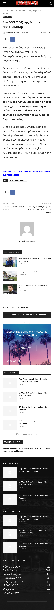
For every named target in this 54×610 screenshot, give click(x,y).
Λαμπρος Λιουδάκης (10, 448)
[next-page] (8, 298)
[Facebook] (12, 39)
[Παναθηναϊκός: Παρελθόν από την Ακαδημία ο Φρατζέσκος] (10, 262)
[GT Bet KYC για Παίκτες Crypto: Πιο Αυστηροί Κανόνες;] (10, 397)
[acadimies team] (4, 33)
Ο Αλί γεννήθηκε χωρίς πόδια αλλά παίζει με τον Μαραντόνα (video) (39, 209)
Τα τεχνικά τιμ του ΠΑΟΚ (28, 272)
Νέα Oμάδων (15, 11)
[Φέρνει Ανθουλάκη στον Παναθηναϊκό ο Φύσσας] (10, 289)
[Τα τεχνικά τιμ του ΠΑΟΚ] (10, 276)
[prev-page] (4, 298)
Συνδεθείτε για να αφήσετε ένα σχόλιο (27, 315)
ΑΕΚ (11, 180)
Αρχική (5, 11)
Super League (8, 279)
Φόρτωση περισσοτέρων (26, 434)
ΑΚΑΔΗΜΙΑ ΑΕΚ (20, 180)
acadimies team (14, 33)
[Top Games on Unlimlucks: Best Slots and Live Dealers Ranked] (10, 383)
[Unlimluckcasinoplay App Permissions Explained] (10, 425)
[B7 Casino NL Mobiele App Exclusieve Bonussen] (10, 411)
